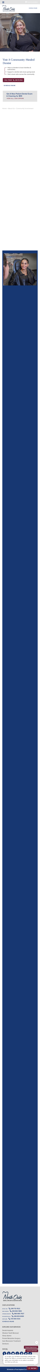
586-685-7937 (14, 235)
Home (4, 108)
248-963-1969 (25, 233)
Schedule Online (33, 8)
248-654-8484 (7, 238)
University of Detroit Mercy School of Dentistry (17, 138)
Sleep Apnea (6, 1336)
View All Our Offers (15, 98)
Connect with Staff (32, 1350)
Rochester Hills (6, 1316)
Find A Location (32, 2)
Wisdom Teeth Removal (10, 1333)
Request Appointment (31, 1347)
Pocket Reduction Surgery (11, 1338)
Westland (4, 1319)
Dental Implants (7, 1330)
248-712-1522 (7, 233)
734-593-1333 (15, 1319)
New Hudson (5, 1311)
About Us (11, 108)
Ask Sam (32, 1368)
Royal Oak (4, 1308)
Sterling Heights (6, 1314)
